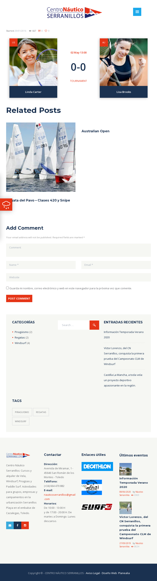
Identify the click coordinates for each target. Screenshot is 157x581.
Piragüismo (22, 332)
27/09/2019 (125, 543)
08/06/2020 (125, 491)
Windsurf (20, 343)
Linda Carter (33, 92)
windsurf (20, 421)
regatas (41, 412)
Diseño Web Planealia (116, 573)
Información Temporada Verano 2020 (133, 483)
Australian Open (96, 131)
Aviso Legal (93, 573)
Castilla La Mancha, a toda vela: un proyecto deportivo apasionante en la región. (123, 380)
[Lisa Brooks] (124, 62)
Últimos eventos (133, 455)
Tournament (78, 81)
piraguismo (22, 412)
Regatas (20, 337)
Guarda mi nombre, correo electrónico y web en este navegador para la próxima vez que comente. (70, 288)
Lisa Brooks (124, 92)
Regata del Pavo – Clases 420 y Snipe (38, 200)
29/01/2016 (20, 30)
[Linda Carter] (33, 62)
